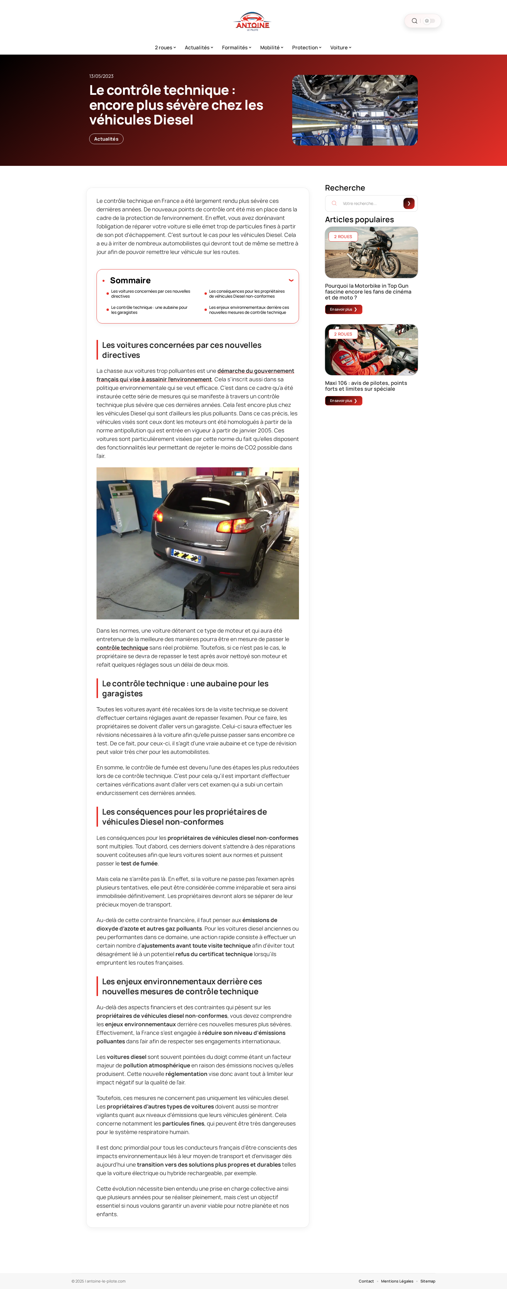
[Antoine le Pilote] (253, 21)
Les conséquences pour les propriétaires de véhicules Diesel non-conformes (247, 293)
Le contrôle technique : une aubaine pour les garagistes (149, 309)
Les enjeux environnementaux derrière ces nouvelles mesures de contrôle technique (249, 309)
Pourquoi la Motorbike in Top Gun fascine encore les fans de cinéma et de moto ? (368, 291)
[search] (414, 21)
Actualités (106, 139)
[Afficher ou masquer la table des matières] (222, 280)
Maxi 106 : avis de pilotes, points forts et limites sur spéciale (366, 385)
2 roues (343, 236)
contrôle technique (122, 647)
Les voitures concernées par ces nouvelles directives (150, 293)
